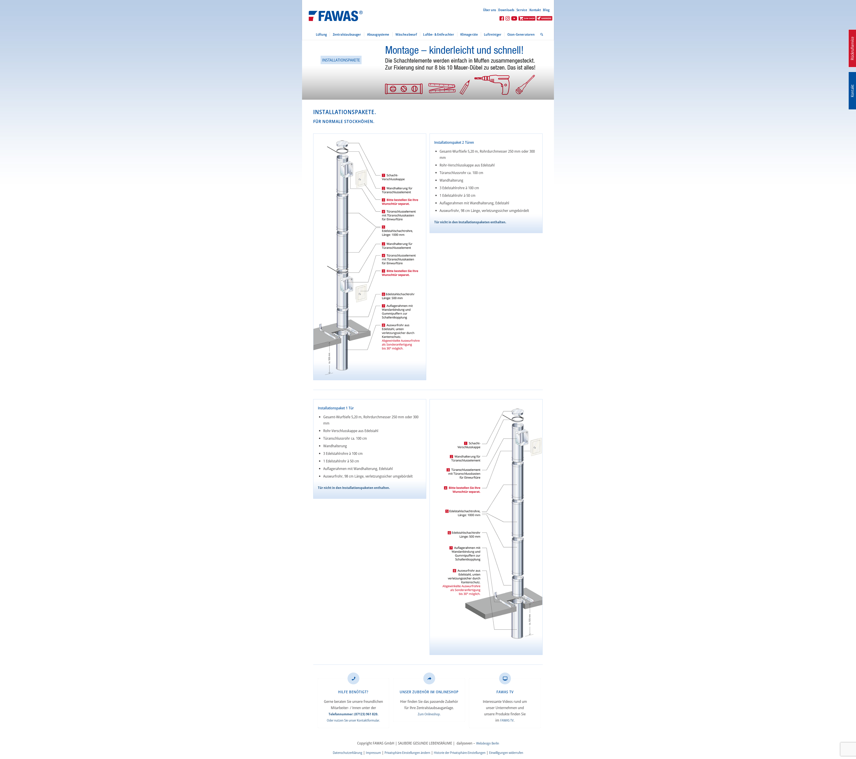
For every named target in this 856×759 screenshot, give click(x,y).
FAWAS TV (507, 720)
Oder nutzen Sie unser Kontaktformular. (353, 720)
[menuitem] (491, 9)
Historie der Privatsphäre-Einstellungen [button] (460, 752)
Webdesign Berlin (487, 743)
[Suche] (540, 34)
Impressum (373, 752)
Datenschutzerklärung (347, 752)
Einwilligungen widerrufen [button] (506, 752)
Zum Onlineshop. (429, 714)
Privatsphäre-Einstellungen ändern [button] (407, 752)
